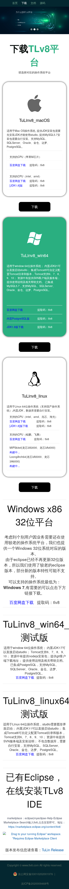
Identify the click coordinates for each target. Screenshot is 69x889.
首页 (15, 3)
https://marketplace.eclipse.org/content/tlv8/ (34, 827)
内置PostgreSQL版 (18, 318)
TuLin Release (53, 849)
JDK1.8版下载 (15, 327)
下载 (24, 3)
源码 (42, 3)
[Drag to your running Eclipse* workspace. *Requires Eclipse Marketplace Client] (34, 836)
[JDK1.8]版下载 (19, 426)
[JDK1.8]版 (16, 185)
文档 (33, 3)
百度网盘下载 (18, 165)
